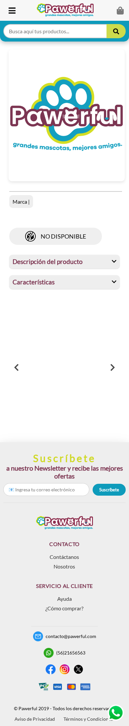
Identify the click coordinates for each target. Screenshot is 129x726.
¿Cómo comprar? (64, 608)
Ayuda (64, 598)
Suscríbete (109, 489)
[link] (68, 10)
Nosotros (64, 566)
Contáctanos (64, 557)
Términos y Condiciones (88, 719)
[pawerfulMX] (116, 713)
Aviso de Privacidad (35, 719)
